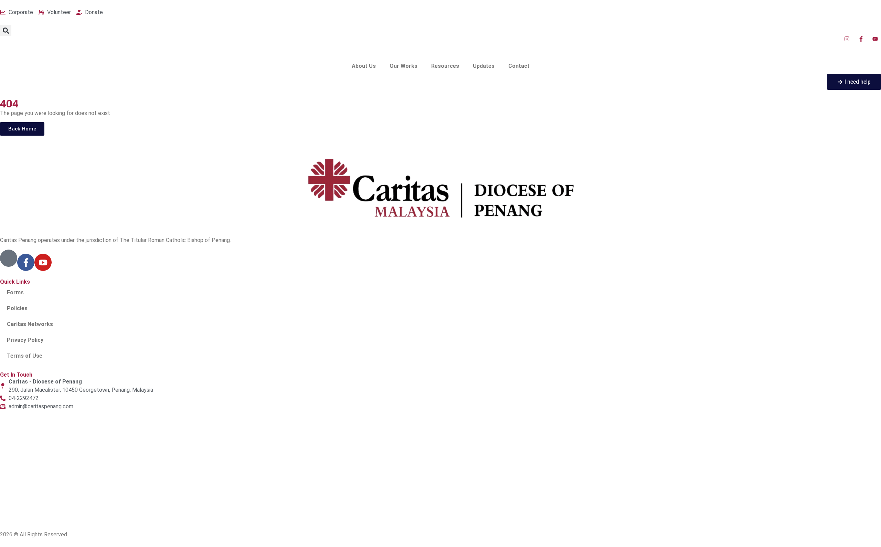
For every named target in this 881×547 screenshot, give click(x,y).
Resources (445, 66)
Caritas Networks (30, 324)
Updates (484, 66)
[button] (5, 30)
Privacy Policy (25, 340)
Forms (15, 292)
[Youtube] (43, 262)
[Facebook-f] (25, 262)
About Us (364, 66)
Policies (17, 308)
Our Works (403, 66)
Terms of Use (24, 356)
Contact (519, 66)
